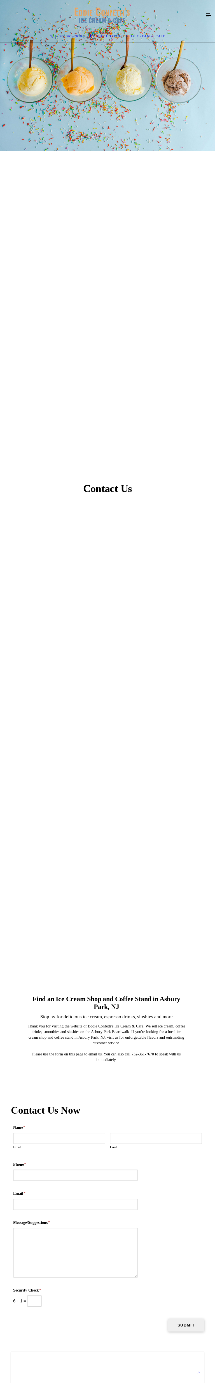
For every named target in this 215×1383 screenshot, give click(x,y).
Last (113, 1147)
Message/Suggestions (31, 1222)
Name (19, 1127)
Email (19, 1193)
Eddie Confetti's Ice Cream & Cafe (129, 36)
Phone (19, 1164)
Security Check (27, 1290)
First (17, 1147)
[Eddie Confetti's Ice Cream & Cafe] (102, 15)
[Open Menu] (208, 16)
